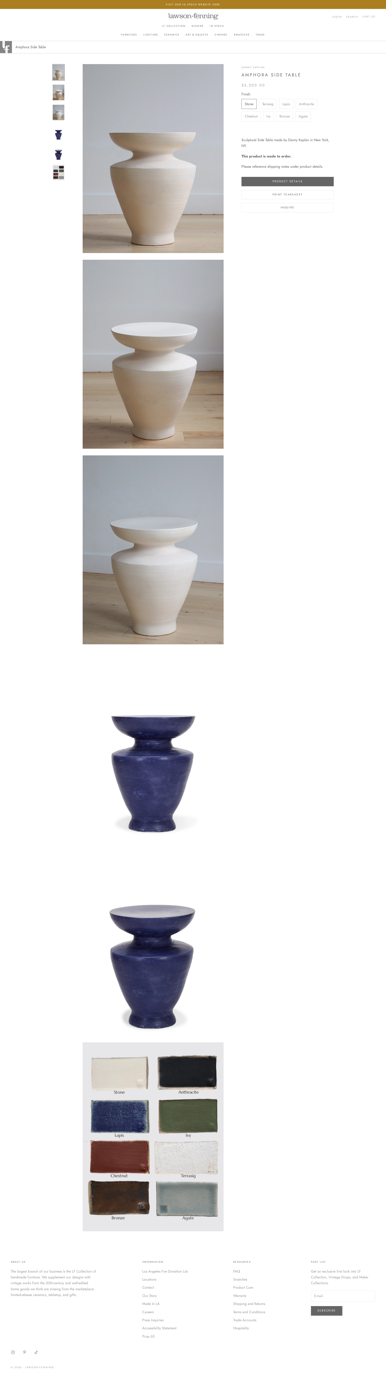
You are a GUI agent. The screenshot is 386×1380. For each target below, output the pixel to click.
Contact (148, 1287)
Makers (197, 26)
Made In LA (151, 1303)
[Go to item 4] (58, 132)
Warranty (239, 1295)
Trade (260, 34)
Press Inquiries (153, 1320)
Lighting (150, 34)
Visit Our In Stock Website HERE (193, 4)
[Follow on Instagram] (13, 1352)
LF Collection (173, 26)
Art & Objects (197, 34)
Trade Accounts (244, 1320)
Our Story (149, 1295)
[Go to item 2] (58, 92)
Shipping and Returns (249, 1303)
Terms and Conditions (249, 1312)
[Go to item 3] (58, 112)
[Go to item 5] (58, 152)
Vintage (220, 34)
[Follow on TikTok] (36, 1352)
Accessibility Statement (159, 1328)
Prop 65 (148, 1336)
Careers (148, 1312)
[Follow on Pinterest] (24, 1352)
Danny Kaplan (253, 67)
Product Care (243, 1287)
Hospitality (241, 1328)
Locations (149, 1279)
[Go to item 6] (58, 172)
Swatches (242, 34)
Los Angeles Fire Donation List (165, 1271)
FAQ (236, 1271)
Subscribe (326, 1311)
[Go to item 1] (58, 72)
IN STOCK (217, 26)
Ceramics (171, 34)
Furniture (129, 34)
